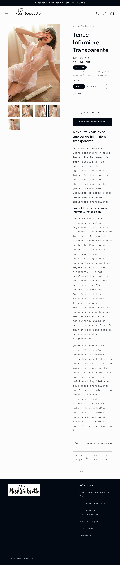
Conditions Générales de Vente (94, 494)
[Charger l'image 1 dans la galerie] (14, 111)
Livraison (85, 535)
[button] (6, 13)
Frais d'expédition (101, 72)
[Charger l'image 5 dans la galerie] (14, 124)
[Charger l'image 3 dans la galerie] (41, 111)
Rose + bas (97, 86)
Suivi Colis (87, 528)
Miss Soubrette (25, 559)
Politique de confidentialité (89, 512)
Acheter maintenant (92, 121)
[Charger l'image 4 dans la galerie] (54, 111)
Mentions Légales (90, 521)
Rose (79, 86)
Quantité (78, 94)
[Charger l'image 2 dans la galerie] (27, 111)
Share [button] (80, 471)
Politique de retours (92, 503)
